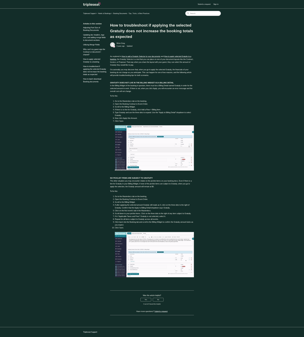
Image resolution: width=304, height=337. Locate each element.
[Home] (92, 4)
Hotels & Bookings (104, 13)
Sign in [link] (215, 4)
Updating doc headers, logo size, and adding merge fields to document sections (94, 37)
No (158, 299)
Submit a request (204, 4)
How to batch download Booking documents (92, 80)
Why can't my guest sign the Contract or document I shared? (94, 52)
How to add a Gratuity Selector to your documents (141, 56)
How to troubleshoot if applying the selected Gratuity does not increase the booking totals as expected (94, 70)
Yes (146, 299)
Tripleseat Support (89, 13)
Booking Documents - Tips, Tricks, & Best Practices (131, 13)
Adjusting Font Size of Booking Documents (91, 29)
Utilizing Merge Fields (91, 45)
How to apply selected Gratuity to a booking (91, 60)
